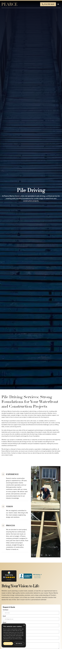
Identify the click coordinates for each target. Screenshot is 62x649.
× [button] (24, 625)
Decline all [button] (19, 643)
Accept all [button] (8, 643)
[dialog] (14, 635)
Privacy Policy (6, 640)
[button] (58, 4)
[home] (10, 4)
